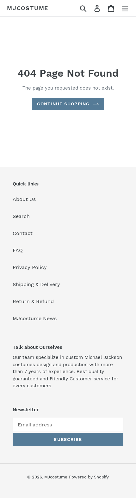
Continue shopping (63, 103)
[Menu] (125, 8)
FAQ (18, 250)
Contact (23, 233)
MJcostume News (35, 318)
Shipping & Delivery (36, 284)
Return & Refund (33, 301)
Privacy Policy (30, 267)
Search (21, 216)
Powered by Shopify (89, 477)
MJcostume (27, 8)
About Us (24, 199)
